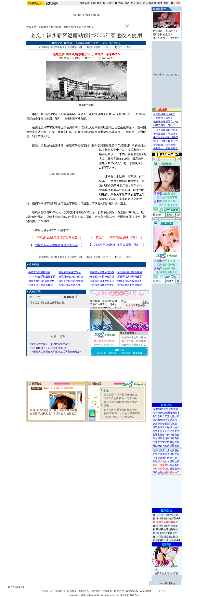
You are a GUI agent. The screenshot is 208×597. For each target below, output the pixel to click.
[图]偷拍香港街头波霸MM (166, 518)
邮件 (159, 3)
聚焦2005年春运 (72, 27)
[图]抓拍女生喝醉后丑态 (165, 514)
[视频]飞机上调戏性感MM (166, 540)
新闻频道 (44, 27)
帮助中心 (84, 591)
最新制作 (99, 341)
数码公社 (166, 510)
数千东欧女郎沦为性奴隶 (166, 416)
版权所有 (135, 595)
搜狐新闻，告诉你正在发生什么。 (78, 57)
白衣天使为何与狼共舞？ (166, 38)
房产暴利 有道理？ (163, 34)
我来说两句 (58, 47)
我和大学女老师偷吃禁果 (166, 442)
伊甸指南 (125, 353)
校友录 (152, 3)
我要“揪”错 (75, 47)
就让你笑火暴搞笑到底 (133, 344)
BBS (172, 3)
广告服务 (107, 591)
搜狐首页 (85, 3)
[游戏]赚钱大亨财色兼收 (165, 409)
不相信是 (166, 472)
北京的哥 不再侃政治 (164, 31)
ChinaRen (47, 591)
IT (116, 3)
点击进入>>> (106, 57)
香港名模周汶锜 (166, 461)
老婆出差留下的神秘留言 (166, 434)
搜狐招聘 (60, 591)
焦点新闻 (101, 353)
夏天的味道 (100, 344)
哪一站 (110, 344)
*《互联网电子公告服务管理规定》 (48, 348)
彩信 (145, 3)
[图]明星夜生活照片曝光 (165, 529)
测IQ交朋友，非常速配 (133, 341)
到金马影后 (166, 465)
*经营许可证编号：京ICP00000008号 (50, 344)
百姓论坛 (166, 405)
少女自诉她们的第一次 (165, 457)
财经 (111, 3)
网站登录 (72, 591)
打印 (118, 47)
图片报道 (89, 27)
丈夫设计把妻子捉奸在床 (166, 454)
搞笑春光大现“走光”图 (166, 573)
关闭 (129, 47)
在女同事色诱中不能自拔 (166, 438)
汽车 (120, 3)
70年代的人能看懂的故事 (166, 412)
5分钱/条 (135, 305)
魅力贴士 (113, 353)
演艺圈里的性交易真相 (165, 420)
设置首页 (95, 591)
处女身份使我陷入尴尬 (165, 423)
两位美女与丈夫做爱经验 (166, 445)
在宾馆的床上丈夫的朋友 (166, 450)
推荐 (88, 47)
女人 (133, 3)
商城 (166, 3)
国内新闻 (56, 27)
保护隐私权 (132, 591)
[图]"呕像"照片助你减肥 (165, 533)
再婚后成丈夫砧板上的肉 (166, 427)
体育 (99, 3)
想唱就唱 (109, 341)
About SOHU (147, 591)
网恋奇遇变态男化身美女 (166, 431)
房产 (127, 3)
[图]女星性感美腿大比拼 (165, 536)
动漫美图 (166, 544)
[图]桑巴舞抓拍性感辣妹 (165, 525)
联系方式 (119, 591)
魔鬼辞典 (138, 353)
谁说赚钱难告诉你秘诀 (133, 337)
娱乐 (105, 3)
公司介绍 (161, 591)
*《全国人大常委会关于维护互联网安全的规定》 (56, 351)
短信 (139, 3)
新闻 (93, 3)
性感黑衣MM (167, 468)
